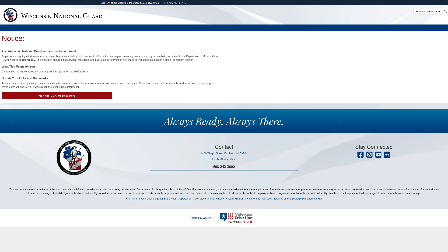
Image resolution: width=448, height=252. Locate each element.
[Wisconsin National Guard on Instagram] (369, 155)
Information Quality (143, 198)
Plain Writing (253, 198)
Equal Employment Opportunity (173, 198)
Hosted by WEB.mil (201, 217)
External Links (282, 198)
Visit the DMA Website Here (56, 95)
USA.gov (267, 198)
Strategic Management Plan (307, 198)
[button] (174, 3)
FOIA (128, 198)
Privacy (220, 198)
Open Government (203, 198)
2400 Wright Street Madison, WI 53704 (224, 153)
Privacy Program (235, 198)
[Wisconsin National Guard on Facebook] (360, 155)
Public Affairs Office (224, 159)
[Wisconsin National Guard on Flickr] (387, 155)
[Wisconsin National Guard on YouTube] (378, 155)
